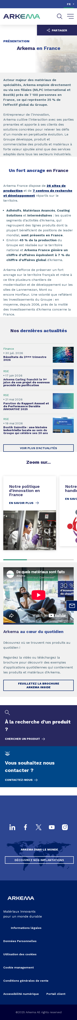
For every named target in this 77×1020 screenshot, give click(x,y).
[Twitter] (38, 827)
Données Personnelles (20, 941)
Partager (59, 30)
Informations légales (26, 927)
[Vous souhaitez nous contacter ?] (38, 766)
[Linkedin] (12, 827)
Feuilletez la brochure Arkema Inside (38, 685)
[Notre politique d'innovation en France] (29, 513)
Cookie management (18, 967)
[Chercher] (59, 16)
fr (69, 4)
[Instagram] (65, 827)
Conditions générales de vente (25, 980)
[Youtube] (51, 827)
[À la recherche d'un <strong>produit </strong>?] (38, 725)
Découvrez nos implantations (39, 860)
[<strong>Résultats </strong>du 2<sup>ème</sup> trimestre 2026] (38, 355)
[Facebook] (25, 827)
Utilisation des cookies (20, 954)
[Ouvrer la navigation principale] (70, 16)
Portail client (55, 993)
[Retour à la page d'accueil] (21, 16)
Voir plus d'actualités (38, 448)
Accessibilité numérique (21, 993)
